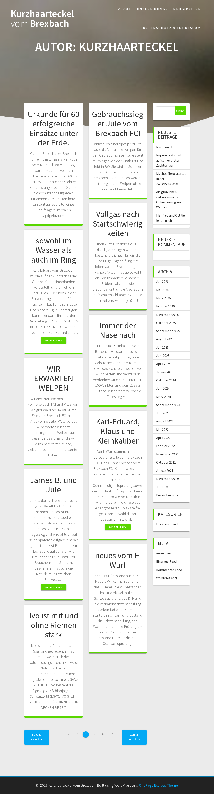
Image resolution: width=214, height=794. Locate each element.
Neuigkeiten (187, 9)
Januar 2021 (164, 470)
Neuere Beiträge (36, 737)
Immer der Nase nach (117, 330)
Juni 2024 (162, 388)
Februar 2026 (165, 306)
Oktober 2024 (166, 380)
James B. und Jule (53, 485)
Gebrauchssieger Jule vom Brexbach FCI (117, 123)
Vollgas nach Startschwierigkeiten (118, 223)
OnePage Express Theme (158, 785)
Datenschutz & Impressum (172, 28)
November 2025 (167, 314)
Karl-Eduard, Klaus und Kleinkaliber (118, 431)
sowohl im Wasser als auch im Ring (53, 250)
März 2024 (163, 397)
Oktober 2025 (166, 323)
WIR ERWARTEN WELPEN (53, 378)
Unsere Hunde (152, 9)
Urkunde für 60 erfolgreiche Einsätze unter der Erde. (53, 128)
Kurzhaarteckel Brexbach (42, 18)
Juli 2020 (162, 487)
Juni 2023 (162, 413)
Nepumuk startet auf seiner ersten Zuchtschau (168, 160)
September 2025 (168, 331)
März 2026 (163, 298)
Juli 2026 (162, 281)
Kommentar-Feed (169, 570)
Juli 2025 (162, 347)
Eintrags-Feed (166, 561)
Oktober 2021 (166, 462)
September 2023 (168, 405)
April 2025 (163, 364)
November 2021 (167, 454)
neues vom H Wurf (117, 560)
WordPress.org (166, 578)
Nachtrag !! (164, 147)
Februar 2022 (165, 446)
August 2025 (164, 339)
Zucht (124, 9)
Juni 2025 (162, 355)
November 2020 (167, 479)
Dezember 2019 (167, 495)
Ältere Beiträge (134, 737)
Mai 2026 (162, 290)
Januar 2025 (164, 372)
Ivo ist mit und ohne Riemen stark (53, 625)
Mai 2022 (162, 429)
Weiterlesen (53, 340)
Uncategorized (167, 524)
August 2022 (164, 421)
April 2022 (163, 438)
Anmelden (163, 553)
